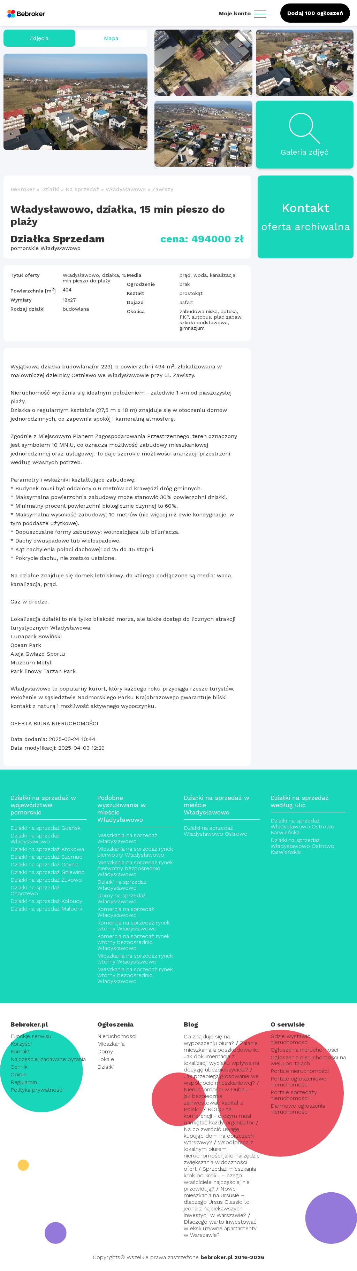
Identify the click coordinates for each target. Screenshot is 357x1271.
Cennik (19, 1066)
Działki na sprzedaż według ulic (300, 801)
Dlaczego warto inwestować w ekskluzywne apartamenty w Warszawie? (220, 1228)
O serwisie (288, 1024)
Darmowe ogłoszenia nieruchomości (298, 1108)
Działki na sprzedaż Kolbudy (46, 901)
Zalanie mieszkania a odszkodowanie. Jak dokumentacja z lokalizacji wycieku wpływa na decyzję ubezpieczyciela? (221, 1056)
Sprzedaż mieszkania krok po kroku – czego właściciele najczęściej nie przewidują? (220, 1178)
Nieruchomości (116, 1036)
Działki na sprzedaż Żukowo (46, 879)
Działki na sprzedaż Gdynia (44, 864)
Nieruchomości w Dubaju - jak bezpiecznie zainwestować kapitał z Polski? (218, 1099)
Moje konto (235, 13)
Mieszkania (110, 1043)
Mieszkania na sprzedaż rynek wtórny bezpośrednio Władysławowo (135, 975)
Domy (105, 1051)
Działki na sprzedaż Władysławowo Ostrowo (216, 831)
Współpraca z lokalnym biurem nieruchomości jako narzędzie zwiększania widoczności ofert (222, 1155)
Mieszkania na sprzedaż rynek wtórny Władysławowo (135, 958)
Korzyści (21, 1043)
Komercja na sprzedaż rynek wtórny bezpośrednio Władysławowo (133, 942)
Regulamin (23, 1082)
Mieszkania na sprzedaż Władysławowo (127, 838)
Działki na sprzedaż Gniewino (47, 872)
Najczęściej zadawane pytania (48, 1059)
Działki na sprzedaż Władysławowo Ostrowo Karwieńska (302, 826)
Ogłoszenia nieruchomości (304, 1049)
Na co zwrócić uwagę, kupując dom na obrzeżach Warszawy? (219, 1136)
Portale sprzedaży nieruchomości (294, 1095)
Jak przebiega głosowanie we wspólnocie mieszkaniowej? (221, 1079)
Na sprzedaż (82, 189)
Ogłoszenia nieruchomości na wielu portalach (308, 1060)
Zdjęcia (39, 38)
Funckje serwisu (30, 1036)
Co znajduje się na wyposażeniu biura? (209, 1039)
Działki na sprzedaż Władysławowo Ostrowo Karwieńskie (302, 846)
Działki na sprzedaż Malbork (46, 908)
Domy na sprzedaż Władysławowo (121, 898)
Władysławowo (126, 189)
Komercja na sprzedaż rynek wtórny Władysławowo (133, 925)
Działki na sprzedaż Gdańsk (45, 828)
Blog (191, 1024)
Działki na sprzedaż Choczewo (35, 890)
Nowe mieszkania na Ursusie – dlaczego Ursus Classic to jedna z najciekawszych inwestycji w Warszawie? (217, 1201)
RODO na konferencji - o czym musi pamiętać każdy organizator (219, 1116)
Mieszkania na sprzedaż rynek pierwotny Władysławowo (135, 851)
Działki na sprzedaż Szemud (46, 856)
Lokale (105, 1059)
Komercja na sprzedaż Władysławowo (125, 912)
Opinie (18, 1074)
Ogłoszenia (115, 1024)
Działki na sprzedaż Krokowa (47, 849)
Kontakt (20, 1051)
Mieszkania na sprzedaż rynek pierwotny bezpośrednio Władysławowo (135, 868)
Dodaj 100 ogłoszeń (315, 13)
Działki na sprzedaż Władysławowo (35, 838)
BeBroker (22, 189)
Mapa (111, 38)
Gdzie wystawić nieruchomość (290, 1039)
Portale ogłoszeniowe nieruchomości (298, 1081)
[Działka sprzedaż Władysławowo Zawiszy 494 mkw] (75, 102)
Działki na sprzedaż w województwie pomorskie (43, 805)
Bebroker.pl (29, 1024)
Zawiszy (162, 189)
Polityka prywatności (36, 1089)
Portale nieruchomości (300, 1071)
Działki (50, 189)
